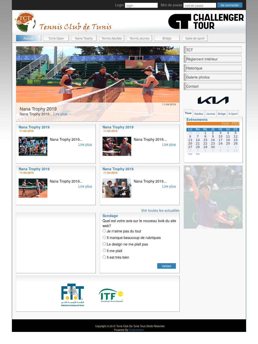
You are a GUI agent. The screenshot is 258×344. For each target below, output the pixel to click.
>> (198, 154)
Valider (166, 266)
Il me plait (114, 250)
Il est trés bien (117, 257)
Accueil (28, 38)
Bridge (167, 38)
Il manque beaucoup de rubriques (133, 237)
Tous (188, 113)
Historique (194, 68)
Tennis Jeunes (139, 38)
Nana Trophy (84, 38)
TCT (189, 49)
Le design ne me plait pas (127, 244)
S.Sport (233, 114)
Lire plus (60, 113)
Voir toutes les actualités (160, 210)
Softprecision (136, 330)
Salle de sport (194, 38)
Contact (192, 86)
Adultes (198, 114)
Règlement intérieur (202, 58)
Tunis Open (56, 38)
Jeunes (210, 114)
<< (190, 154)
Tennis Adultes (112, 38)
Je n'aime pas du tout (123, 230)
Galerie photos (198, 77)
